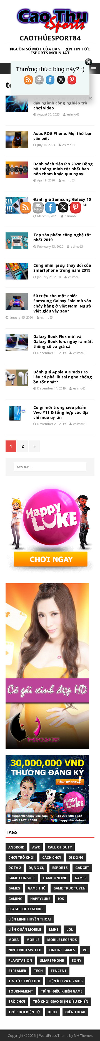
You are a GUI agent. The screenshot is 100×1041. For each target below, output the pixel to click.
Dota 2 (14, 867)
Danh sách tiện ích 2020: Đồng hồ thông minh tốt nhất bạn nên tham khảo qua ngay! (63, 168)
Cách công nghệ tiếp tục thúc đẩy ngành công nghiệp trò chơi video (62, 103)
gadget (82, 867)
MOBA (13, 939)
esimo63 (73, 114)
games (14, 888)
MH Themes (83, 1035)
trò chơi (16, 1001)
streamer (17, 970)
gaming (15, 898)
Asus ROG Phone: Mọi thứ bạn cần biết (62, 136)
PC (85, 950)
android (16, 847)
